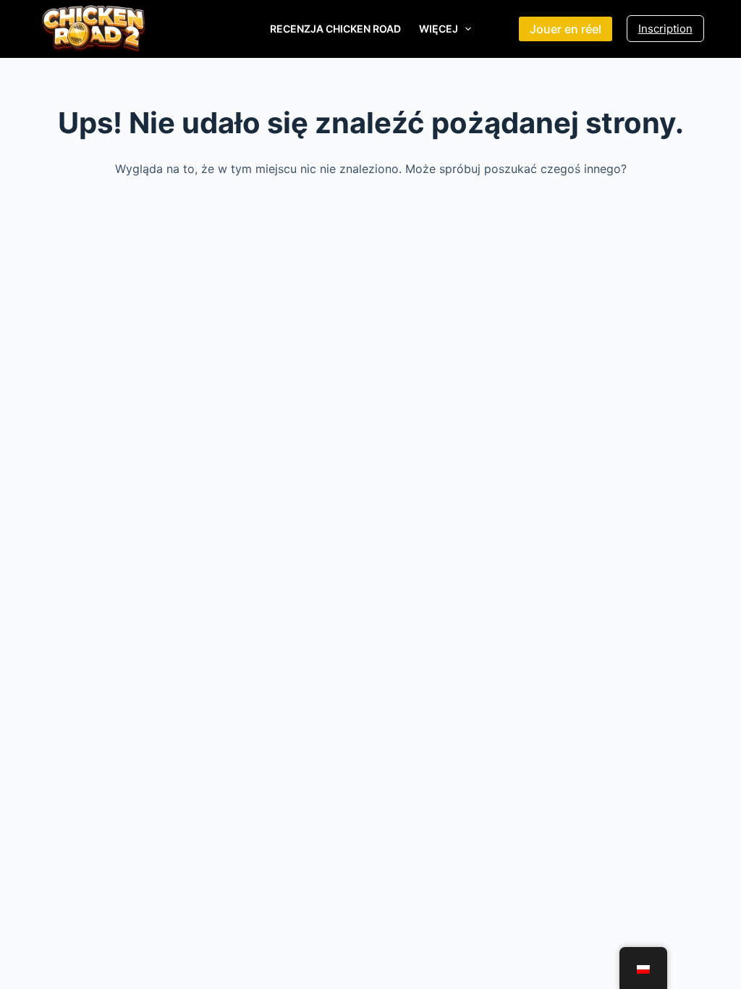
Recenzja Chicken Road (335, 28)
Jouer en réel (565, 29)
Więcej (438, 28)
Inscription (665, 28)
